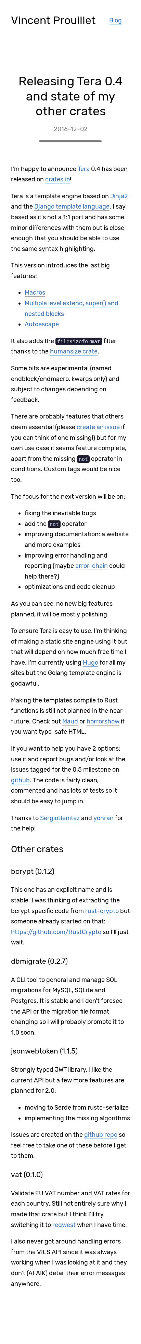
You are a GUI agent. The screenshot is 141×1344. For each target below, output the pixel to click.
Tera (84, 169)
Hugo (90, 662)
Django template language (72, 206)
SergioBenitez (60, 818)
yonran (103, 818)
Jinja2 (119, 196)
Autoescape (42, 324)
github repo (100, 1135)
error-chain (91, 566)
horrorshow (103, 721)
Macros (35, 292)
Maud (70, 721)
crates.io (57, 179)
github (20, 780)
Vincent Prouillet (53, 20)
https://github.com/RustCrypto (56, 932)
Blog (115, 20)
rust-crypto (102, 911)
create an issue (98, 427)
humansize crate (74, 351)
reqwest (64, 1225)
